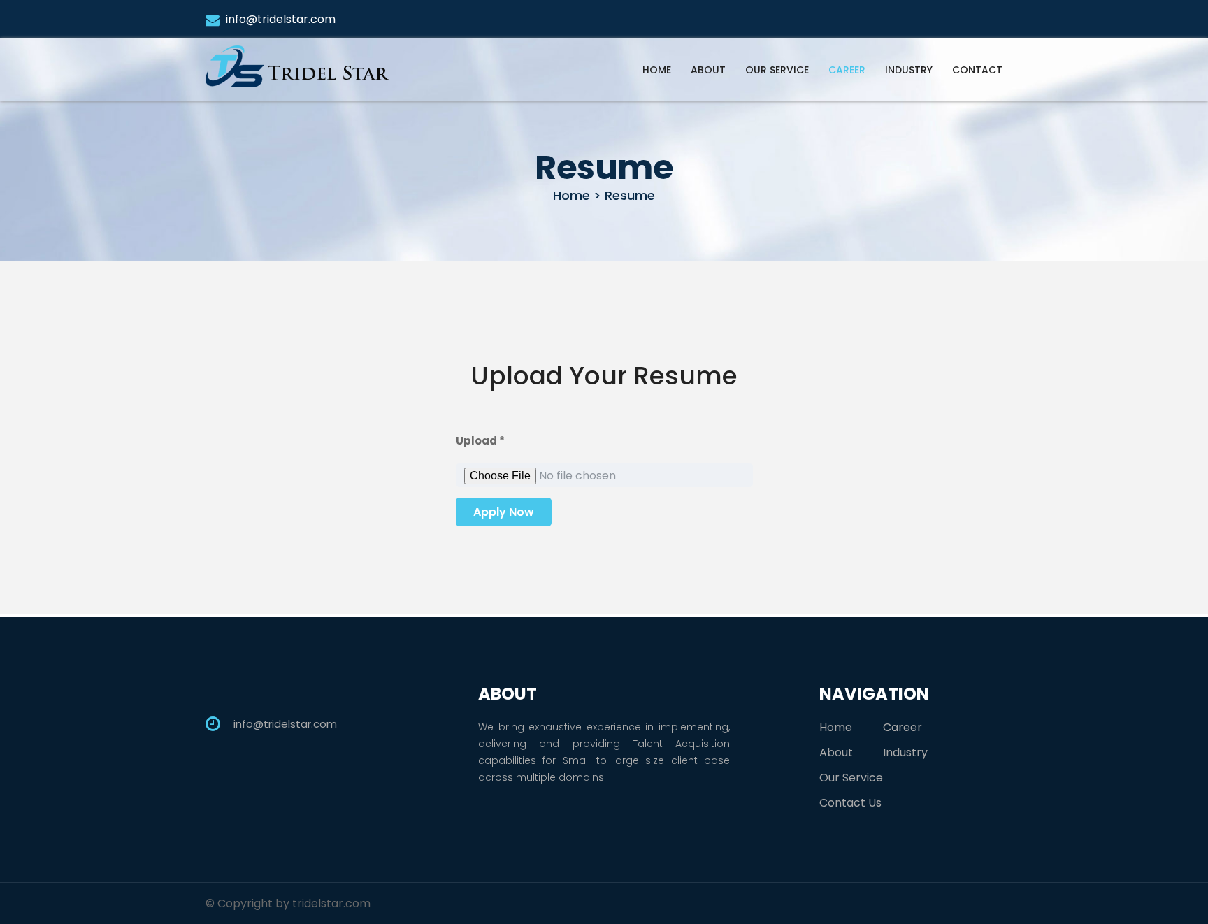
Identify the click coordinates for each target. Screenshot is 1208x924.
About (708, 70)
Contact (977, 70)
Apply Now (503, 512)
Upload (480, 440)
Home (656, 70)
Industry (909, 70)
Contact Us (850, 803)
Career (846, 70)
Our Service (777, 70)
